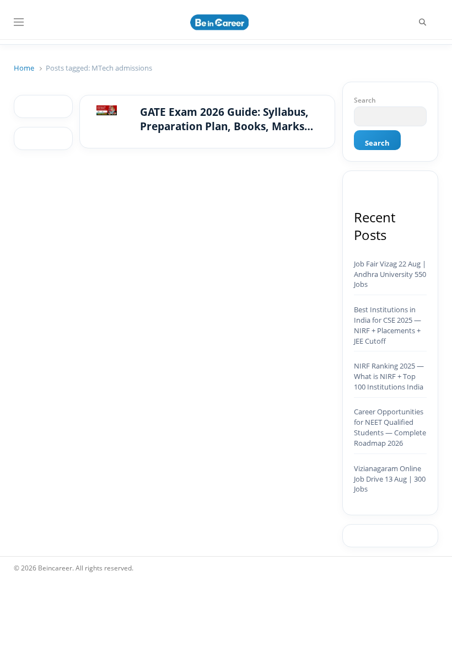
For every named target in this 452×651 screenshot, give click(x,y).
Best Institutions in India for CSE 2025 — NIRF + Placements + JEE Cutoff (387, 325)
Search (365, 99)
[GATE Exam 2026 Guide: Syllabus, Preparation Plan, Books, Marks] (106, 112)
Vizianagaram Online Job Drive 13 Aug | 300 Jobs (390, 478)
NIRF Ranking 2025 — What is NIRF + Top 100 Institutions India (389, 376)
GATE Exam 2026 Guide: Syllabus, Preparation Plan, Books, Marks (224, 119)
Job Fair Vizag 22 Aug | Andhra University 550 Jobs (390, 274)
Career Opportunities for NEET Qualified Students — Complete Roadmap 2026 (390, 427)
